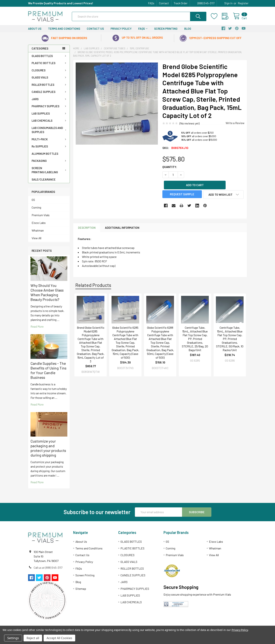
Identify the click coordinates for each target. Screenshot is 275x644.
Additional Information (122, 227)
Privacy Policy (121, 28)
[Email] (173, 205)
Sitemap (80, 588)
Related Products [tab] (93, 285)
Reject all (33, 638)
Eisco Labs (39, 222)
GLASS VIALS (40, 77)
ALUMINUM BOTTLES (45, 153)
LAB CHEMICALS (42, 120)
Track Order (180, 3)
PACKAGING (39, 160)
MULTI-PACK (40, 139)
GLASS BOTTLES (42, 56)
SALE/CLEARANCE (44, 179)
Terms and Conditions (64, 28)
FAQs (151, 3)
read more (37, 326)
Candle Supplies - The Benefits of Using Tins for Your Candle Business (48, 370)
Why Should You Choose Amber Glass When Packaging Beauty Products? (47, 292)
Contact (164, 3)
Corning (36, 207)
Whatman (38, 230)
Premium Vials (41, 215)
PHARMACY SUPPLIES (45, 106)
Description (87, 227)
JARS (35, 99)
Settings (13, 638)
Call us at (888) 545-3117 (48, 567)
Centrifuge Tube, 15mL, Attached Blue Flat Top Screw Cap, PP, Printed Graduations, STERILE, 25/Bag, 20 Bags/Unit (195, 339)
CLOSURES (38, 70)
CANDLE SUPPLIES (43, 91)
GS (33, 199)
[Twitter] (189, 205)
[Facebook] (165, 205)
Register (243, 3)
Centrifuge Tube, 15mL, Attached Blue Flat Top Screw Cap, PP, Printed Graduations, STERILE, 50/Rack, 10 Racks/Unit (229, 339)
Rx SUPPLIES (40, 146)
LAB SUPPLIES (41, 113)
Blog (187, 28)
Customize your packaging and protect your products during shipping (48, 448)
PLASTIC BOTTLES (43, 63)
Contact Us (95, 28)
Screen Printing (166, 28)
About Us (34, 28)
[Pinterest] (205, 205)
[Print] (181, 205)
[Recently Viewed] (227, 16)
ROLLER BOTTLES (43, 84)
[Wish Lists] (216, 16)
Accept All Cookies (59, 638)
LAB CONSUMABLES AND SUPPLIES (47, 130)
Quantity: (169, 167)
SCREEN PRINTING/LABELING (45, 170)
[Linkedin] (197, 205)
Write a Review (235, 123)
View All (36, 238)
